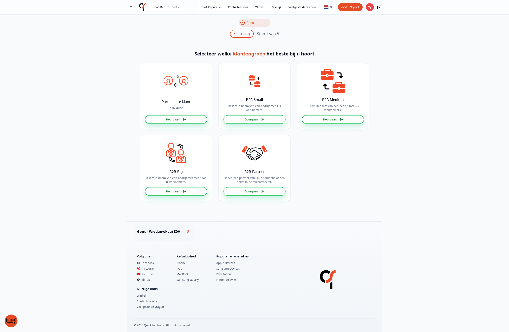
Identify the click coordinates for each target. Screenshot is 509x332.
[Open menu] (131, 7)
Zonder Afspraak (350, 7)
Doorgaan (173, 119)
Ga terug (244, 34)
